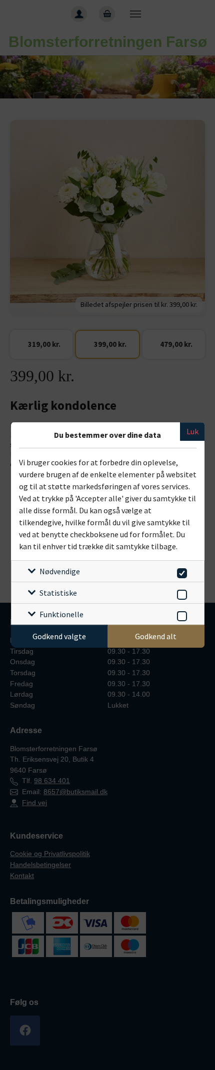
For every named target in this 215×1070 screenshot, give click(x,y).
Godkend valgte (59, 636)
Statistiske (58, 593)
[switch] (180, 571)
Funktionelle (62, 614)
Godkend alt (155, 636)
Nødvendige (60, 571)
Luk (192, 431)
